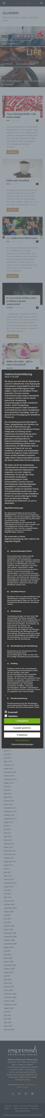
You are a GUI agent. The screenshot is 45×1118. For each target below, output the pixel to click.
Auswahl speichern (22, 728)
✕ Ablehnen (22, 735)
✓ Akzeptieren (22, 721)
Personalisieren (22, 740)
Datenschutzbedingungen (22, 744)
